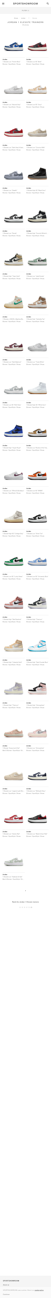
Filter (25, 10)
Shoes (16, 18)
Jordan (23, 18)
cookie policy (39, 1290)
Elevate (34, 18)
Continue (6, 1294)
